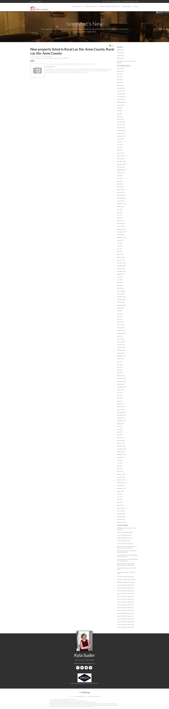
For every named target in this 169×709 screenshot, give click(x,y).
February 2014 (121, 474)
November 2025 (121, 96)
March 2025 (120, 119)
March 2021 (120, 254)
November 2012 (121, 516)
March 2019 (120, 322)
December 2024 (121, 127)
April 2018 (120, 336)
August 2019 (120, 308)
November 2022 (121, 198)
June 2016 (120, 395)
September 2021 (121, 237)
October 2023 (121, 167)
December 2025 (121, 94)
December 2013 (121, 480)
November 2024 (121, 130)
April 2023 (120, 184)
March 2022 (120, 220)
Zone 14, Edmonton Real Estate (125, 596)
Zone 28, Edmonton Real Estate (125, 613)
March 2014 (120, 471)
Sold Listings (120, 58)
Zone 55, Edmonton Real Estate (125, 621)
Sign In (32, 1)
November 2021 (121, 232)
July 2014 (119, 460)
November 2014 (121, 449)
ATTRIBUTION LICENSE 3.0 (93, 696)
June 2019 (120, 313)
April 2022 (120, 218)
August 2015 (120, 423)
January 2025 (120, 125)
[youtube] (86, 667)
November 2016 (121, 381)
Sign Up (39, 1)
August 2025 (120, 105)
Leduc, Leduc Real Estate (123, 540)
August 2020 (120, 274)
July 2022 (119, 209)
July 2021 (119, 243)
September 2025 (121, 102)
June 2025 (120, 110)
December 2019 (121, 296)
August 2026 (120, 71)
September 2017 (121, 356)
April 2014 (120, 468)
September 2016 (121, 387)
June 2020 (120, 280)
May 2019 (119, 316)
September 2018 (121, 333)
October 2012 (121, 519)
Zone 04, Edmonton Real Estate (125, 590)
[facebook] (78, 667)
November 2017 (121, 350)
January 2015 (120, 443)
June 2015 (120, 429)
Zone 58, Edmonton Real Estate (125, 627)
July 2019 (119, 311)
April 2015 (120, 435)
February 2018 (121, 342)
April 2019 (120, 319)
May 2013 (119, 499)
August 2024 (120, 139)
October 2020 (121, 268)
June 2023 (120, 178)
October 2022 (121, 201)
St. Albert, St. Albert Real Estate (125, 576)
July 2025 (119, 108)
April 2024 (120, 150)
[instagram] (91, 667)
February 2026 (121, 88)
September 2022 (121, 203)
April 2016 (120, 401)
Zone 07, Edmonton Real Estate (125, 593)
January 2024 (120, 158)
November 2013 (121, 482)
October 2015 (121, 418)
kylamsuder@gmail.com (88, 663)
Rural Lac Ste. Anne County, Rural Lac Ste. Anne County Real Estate (52, 58)
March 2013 (120, 505)
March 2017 (120, 373)
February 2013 (121, 508)
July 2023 (119, 175)
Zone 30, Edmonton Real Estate (125, 619)
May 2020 (119, 282)
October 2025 (121, 99)
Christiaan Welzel (79, 696)
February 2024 (121, 156)
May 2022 (119, 215)
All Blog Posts (120, 50)
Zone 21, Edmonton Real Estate (125, 607)
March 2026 (120, 85)
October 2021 (121, 234)
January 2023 (120, 192)
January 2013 (120, 511)
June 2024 (120, 144)
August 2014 (120, 457)
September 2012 (121, 522)
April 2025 (120, 116)
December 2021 (121, 229)
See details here (50, 66)
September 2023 (121, 170)
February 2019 (121, 325)
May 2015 (119, 432)
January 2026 (120, 91)
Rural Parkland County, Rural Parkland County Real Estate (127, 555)
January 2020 (120, 294)
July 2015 (119, 426)
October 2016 (121, 384)
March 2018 (120, 339)
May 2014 (119, 466)
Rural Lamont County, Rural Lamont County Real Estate (126, 551)
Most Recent (120, 68)
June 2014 (120, 463)
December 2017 (121, 347)
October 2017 (121, 353)
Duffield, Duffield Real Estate (124, 538)
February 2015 (121, 440)
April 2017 (120, 370)
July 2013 (119, 494)
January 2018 (120, 344)
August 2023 (120, 172)
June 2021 (120, 246)
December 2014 (121, 446)
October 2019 (121, 302)
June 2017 (120, 364)
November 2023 (121, 164)
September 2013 (121, 488)
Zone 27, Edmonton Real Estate (125, 610)
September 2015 (121, 420)
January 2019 (120, 327)
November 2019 (121, 299)
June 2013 (120, 497)
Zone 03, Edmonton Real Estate (125, 588)
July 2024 (119, 141)
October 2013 (121, 485)
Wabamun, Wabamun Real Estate (126, 582)
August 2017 (120, 358)
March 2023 (120, 187)
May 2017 (119, 367)
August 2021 (120, 240)
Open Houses (120, 55)
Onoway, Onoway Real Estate (125, 543)
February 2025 (121, 122)
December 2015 (121, 412)
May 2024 (119, 147)
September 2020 (121, 271)
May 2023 (119, 181)
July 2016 (119, 392)
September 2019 (121, 305)
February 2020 (121, 291)
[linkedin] (82, 667)
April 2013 (120, 502)
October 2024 (121, 133)
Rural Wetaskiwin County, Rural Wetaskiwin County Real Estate (125, 564)
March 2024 (120, 153)
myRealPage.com (84, 692)
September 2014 (121, 454)
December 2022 (121, 195)
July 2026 (119, 74)
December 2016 (121, 378)
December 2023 (121, 161)
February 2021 (121, 257)
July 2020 (119, 277)
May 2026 (119, 79)
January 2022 (120, 226)
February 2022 (121, 223)
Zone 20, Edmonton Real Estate (125, 605)
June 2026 (120, 77)
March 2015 (120, 437)
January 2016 (120, 409)
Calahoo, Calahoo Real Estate (125, 532)
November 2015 (121, 415)
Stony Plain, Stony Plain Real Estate (126, 579)
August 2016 (120, 389)
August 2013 (120, 491)
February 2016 (121, 406)
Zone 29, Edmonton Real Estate (125, 616)
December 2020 (121, 263)
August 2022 (120, 206)
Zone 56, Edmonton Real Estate (125, 624)
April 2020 (120, 285)
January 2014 (120, 477)
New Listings (120, 52)
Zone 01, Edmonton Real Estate (125, 585)
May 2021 (119, 249)
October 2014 (121, 451)
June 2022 (120, 212)
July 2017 (119, 361)
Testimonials (126, 6)
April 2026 (120, 82)
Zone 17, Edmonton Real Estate (125, 599)
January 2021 (120, 260)
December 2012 (121, 513)
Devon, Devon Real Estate (124, 535)
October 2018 (121, 330)
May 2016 (119, 398)
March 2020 (120, 288)
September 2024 (121, 136)
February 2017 (121, 375)
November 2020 (121, 265)
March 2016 (120, 404)
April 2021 (120, 251)
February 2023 (121, 189)
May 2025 (119, 113)
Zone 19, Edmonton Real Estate (125, 602)
